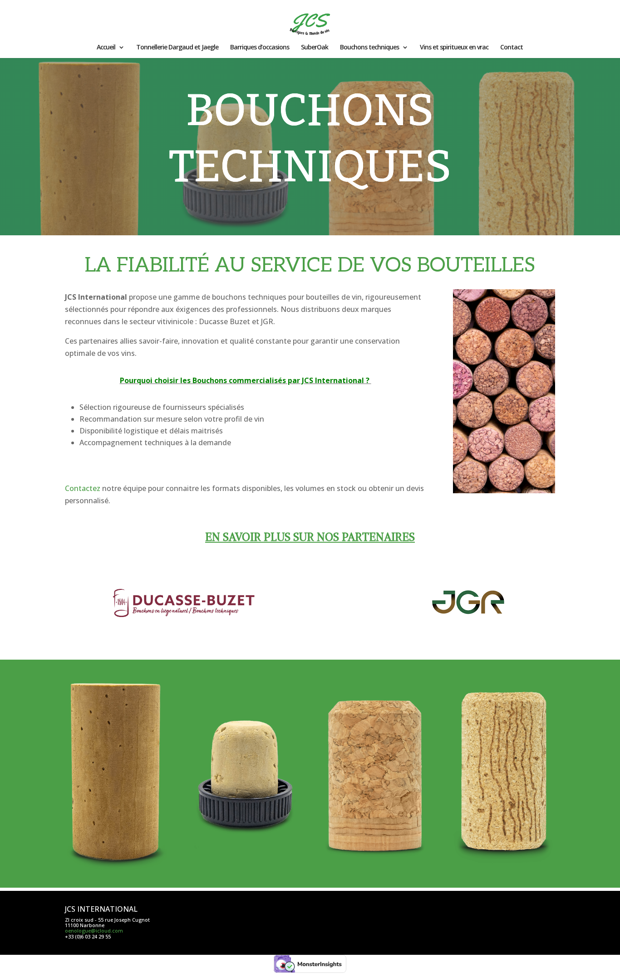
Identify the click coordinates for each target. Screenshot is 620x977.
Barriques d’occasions (259, 47)
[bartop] (245, 873)
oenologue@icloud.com (94, 930)
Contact (511, 47)
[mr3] (504, 873)
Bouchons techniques (369, 47)
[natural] (116, 873)
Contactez (82, 488)
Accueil (106, 47)
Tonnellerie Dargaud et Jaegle (177, 47)
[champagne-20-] (375, 873)
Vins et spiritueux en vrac (454, 47)
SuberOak (314, 47)
